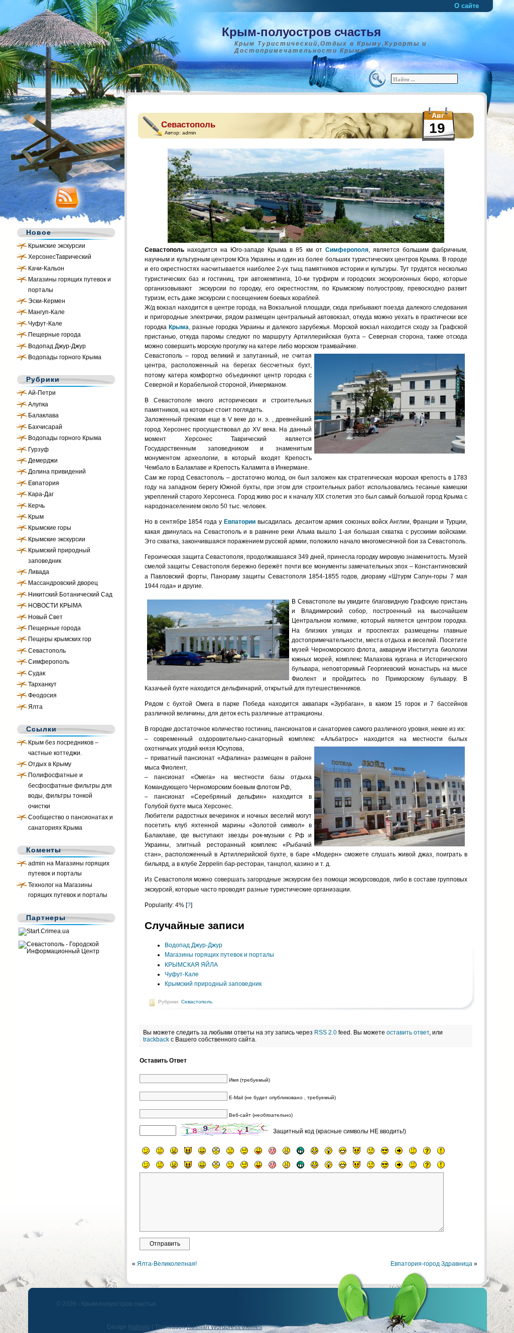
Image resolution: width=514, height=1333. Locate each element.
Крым (36, 516)
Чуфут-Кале (45, 323)
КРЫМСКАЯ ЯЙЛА (191, 964)
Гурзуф (38, 449)
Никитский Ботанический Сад (70, 594)
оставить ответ (408, 1032)
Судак (36, 673)
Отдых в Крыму (49, 764)
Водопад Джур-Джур (57, 346)
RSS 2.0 (325, 1032)
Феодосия (42, 695)
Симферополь (48, 661)
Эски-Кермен (46, 301)
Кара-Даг (41, 494)
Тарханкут (42, 684)
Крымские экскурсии (56, 245)
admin (36, 863)
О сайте (466, 6)
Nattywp (139, 1326)
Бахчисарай (45, 426)
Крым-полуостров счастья (301, 31)
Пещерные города (54, 334)
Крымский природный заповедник (213, 983)
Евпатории (239, 521)
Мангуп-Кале (46, 312)
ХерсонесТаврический (59, 256)
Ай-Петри (42, 392)
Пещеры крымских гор (59, 639)
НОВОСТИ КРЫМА (55, 605)
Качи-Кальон (46, 268)
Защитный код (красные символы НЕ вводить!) (339, 1131)
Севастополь (47, 650)
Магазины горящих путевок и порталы (219, 954)
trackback (156, 1039)
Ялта (35, 706)
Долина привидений (57, 471)
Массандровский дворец (63, 582)
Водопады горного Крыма (64, 357)
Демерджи (43, 460)
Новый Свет (45, 617)
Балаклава (43, 415)
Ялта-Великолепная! (167, 1263)
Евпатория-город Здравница (431, 1263)
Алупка (38, 404)
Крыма (179, 327)
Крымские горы (49, 527)
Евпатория (43, 483)
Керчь (36, 505)
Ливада (38, 571)
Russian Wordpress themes (224, 1326)
